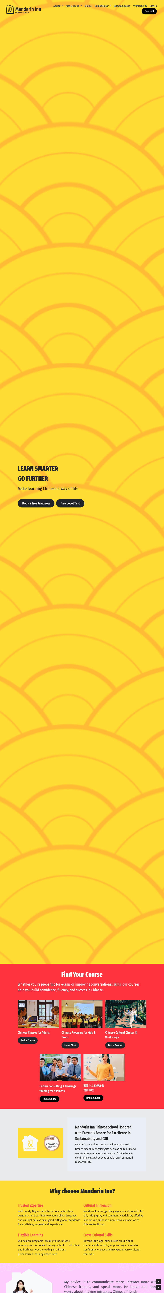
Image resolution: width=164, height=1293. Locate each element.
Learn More (70, 1045)
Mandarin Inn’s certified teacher (36, 1215)
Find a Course (28, 1040)
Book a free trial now (36, 503)
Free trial (149, 11)
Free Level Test (70, 503)
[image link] (23, 9)
